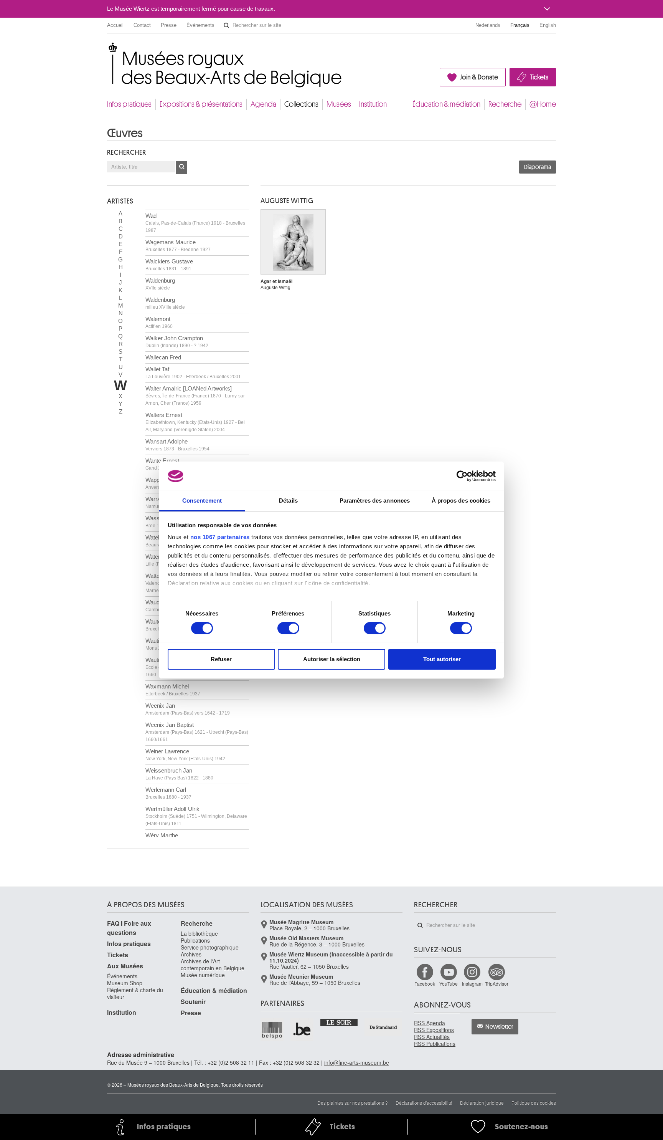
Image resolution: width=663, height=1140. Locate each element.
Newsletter (499, 1027)
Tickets (539, 77)
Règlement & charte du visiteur (135, 993)
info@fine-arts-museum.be (356, 1062)
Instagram (472, 983)
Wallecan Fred (163, 357)
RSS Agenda (429, 1022)
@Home (542, 104)
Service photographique (210, 947)
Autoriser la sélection (331, 659)
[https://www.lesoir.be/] (339, 1022)
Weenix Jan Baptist (196, 731)
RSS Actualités (432, 1036)
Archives (191, 954)
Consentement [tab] (202, 500)
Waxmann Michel (172, 690)
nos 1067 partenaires (220, 537)
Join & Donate (479, 77)
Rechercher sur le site (226, 25)
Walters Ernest (195, 422)
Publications (195, 940)
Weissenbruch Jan (179, 774)
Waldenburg (160, 284)
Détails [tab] (288, 500)
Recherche (504, 104)
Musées (339, 104)
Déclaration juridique (482, 1102)
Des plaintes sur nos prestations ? (352, 1102)
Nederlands (487, 25)
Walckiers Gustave (169, 264)
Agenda (263, 104)
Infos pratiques (129, 104)
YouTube (448, 983)
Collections (301, 104)
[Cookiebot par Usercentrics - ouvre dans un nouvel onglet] (462, 476)
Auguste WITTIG (287, 200)
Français (519, 25)
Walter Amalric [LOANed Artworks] (195, 395)
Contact (142, 25)
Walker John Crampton (176, 341)
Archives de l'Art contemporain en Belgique (212, 964)
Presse (168, 25)
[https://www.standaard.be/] (383, 1027)
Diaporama (537, 167)
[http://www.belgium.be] (302, 1030)
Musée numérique (203, 974)
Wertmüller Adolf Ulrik (196, 816)
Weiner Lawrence (185, 754)
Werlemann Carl (168, 793)
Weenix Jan (187, 709)
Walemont (159, 322)
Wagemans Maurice (178, 245)
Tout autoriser (442, 659)
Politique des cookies (533, 1102)
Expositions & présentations (201, 104)
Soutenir (193, 1001)
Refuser (221, 659)
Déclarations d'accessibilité (424, 1102)
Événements (200, 25)
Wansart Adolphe (177, 445)
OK (181, 167)
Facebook (424, 983)
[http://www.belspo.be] (272, 1030)
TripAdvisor (496, 983)
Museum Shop (124, 983)
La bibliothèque (199, 933)
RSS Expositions (434, 1029)
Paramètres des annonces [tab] (375, 500)
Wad (195, 222)
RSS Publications (434, 1043)
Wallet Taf (193, 372)
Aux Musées (125, 965)
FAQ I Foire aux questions (129, 928)
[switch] (288, 628)
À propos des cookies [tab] (461, 500)
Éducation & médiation (446, 104)
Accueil (115, 25)
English (547, 25)
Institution (373, 104)
